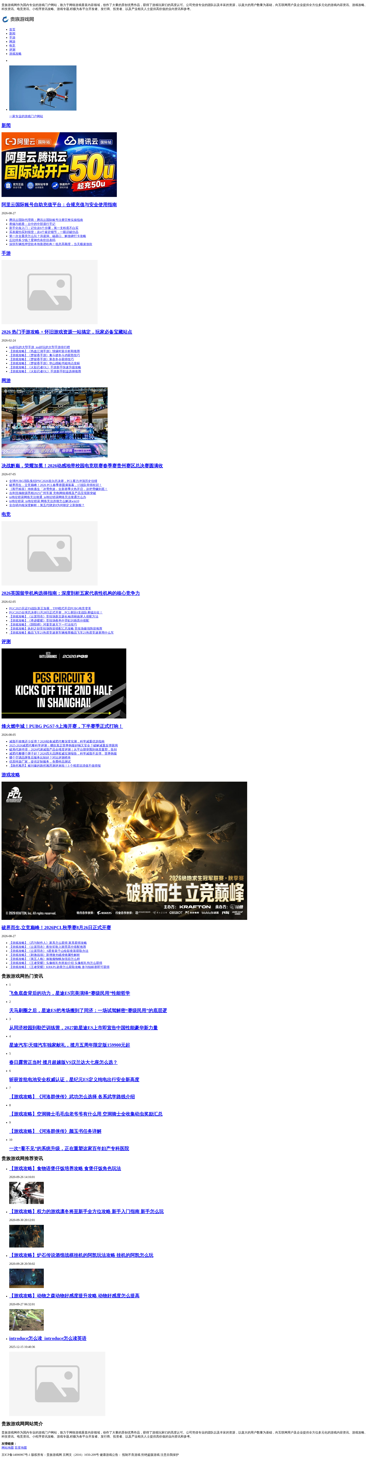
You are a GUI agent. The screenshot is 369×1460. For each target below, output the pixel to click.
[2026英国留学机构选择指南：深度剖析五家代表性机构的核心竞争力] (50, 584)
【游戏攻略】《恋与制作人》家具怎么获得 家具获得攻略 (48, 942)
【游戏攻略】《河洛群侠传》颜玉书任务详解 (55, 1131)
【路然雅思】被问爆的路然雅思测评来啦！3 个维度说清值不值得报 (55, 765)
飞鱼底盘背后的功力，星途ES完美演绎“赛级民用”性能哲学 (69, 993)
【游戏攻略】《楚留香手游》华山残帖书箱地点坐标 (44, 363)
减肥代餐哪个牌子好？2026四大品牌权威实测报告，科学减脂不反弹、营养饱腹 (63, 753)
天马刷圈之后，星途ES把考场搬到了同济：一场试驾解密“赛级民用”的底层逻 (88, 1010)
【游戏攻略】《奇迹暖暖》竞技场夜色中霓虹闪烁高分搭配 (49, 620)
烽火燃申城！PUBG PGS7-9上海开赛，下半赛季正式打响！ (62, 726)
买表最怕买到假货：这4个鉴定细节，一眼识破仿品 (43, 232)
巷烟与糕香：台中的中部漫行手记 (32, 224)
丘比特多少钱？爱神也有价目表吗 (32, 240)
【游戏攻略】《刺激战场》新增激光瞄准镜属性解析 (44, 955)
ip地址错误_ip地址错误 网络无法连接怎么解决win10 (44, 501)
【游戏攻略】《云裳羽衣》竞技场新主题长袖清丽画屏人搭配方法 (53, 616)
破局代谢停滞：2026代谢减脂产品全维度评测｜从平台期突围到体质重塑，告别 (63, 749)
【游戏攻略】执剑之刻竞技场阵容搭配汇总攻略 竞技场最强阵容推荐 (55, 628)
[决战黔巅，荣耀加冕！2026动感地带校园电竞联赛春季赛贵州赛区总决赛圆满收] (55, 457)
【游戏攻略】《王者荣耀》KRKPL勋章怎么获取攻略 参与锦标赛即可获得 (59, 967)
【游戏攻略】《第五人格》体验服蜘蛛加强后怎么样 (44, 959)
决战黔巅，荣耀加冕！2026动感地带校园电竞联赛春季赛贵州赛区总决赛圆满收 (82, 465)
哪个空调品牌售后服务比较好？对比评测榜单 (40, 757)
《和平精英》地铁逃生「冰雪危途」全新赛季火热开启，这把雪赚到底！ (58, 489)
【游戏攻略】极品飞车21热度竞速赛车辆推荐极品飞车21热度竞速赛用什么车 (61, 632)
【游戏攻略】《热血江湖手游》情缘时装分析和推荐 (44, 351)
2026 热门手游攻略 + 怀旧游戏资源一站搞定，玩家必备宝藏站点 (67, 331)
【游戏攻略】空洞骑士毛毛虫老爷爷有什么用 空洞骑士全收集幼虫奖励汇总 (86, 1113)
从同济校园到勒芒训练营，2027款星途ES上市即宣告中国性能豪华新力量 (83, 1027)
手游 (12, 37)
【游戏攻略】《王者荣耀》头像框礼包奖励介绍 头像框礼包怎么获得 (55, 963)
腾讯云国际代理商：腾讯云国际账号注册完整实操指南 (46, 220)
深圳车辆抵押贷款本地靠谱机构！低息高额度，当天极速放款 (50, 244)
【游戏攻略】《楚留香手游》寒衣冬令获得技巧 (41, 359)
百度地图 (21, 1447)
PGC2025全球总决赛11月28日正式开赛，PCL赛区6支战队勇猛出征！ (56, 612)
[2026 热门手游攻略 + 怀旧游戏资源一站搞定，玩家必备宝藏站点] (50, 323)
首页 (12, 29)
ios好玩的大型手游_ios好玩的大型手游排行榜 (39, 347)
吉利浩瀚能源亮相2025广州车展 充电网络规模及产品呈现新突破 (52, 493)
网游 (12, 41)
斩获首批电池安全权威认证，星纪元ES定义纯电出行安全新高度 (74, 1079)
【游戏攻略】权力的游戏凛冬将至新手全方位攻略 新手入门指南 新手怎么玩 (86, 1211)
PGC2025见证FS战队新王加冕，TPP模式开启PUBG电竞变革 (50, 608)
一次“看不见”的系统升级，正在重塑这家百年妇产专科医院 (69, 1148)
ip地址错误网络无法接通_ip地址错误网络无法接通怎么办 (47, 497)
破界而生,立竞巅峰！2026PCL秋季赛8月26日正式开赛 (56, 927)
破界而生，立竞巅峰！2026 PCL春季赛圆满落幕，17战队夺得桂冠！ (55, 485)
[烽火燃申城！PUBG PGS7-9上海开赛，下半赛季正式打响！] (64, 717)
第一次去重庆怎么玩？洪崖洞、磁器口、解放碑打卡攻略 (47, 236)
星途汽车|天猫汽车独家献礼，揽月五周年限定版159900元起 (69, 1045)
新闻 (12, 33)
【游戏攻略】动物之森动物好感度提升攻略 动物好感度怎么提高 (74, 1295)
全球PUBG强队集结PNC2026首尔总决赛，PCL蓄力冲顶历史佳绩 (53, 481)
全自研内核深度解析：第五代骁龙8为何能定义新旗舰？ (47, 505)
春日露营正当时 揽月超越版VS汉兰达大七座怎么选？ (63, 1062)
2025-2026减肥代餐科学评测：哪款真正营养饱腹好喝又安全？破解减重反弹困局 (63, 745)
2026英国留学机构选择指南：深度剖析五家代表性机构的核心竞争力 (71, 593)
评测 (12, 49)
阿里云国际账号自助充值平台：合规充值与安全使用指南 (59, 204)
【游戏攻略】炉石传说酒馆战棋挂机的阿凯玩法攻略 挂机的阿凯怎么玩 (81, 1255)
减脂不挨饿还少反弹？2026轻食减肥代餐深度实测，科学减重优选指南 (57, 741)
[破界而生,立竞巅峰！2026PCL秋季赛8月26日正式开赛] (124, 918)
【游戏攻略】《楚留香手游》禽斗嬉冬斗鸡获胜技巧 (44, 355)
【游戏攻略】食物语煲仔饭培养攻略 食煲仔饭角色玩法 (65, 1168)
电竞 (12, 45)
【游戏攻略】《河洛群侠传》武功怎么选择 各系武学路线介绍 (72, 1096)
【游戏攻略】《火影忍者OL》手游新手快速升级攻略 (45, 367)
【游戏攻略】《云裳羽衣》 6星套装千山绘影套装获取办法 (48, 950)
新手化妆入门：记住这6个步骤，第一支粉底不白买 (43, 228)
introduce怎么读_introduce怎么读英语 (47, 1338)
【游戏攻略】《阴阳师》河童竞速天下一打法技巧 (43, 624)
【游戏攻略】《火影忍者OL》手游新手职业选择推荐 (45, 371)
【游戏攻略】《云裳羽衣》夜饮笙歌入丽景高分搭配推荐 (47, 946)
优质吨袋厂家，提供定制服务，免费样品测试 (40, 761)
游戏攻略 (15, 53)
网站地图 (8, 1447)
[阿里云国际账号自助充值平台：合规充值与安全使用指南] (59, 196)
